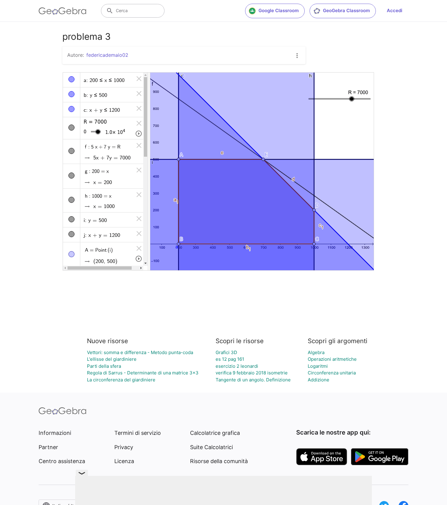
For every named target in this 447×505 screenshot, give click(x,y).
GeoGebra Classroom (346, 10)
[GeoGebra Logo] (62, 11)
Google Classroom (278, 10)
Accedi (394, 10)
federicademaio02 (107, 55)
